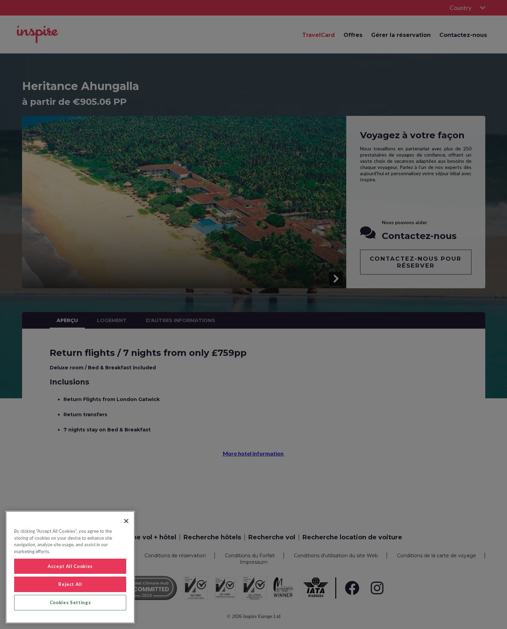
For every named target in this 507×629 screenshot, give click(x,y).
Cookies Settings (70, 602)
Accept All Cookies (70, 566)
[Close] (126, 521)
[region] (70, 567)
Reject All (70, 584)
